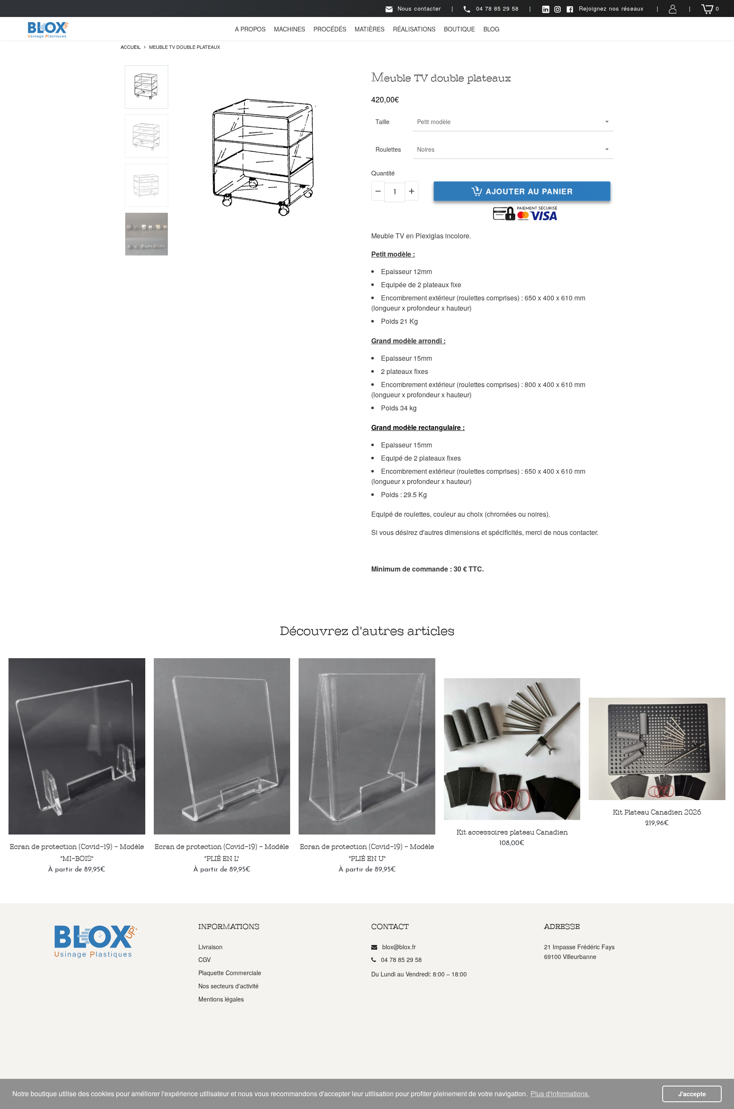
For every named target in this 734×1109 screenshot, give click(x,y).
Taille (382, 121)
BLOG (491, 29)
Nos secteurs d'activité (228, 986)
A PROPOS (250, 29)
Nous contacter (419, 8)
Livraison (210, 946)
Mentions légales (221, 999)
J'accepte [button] (692, 1093)
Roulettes (388, 149)
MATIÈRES (369, 29)
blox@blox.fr (399, 946)
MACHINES (289, 29)
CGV (204, 959)
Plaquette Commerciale (229, 972)
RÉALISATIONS (414, 29)
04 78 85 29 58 (497, 8)
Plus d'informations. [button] (560, 1093)
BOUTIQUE (459, 29)
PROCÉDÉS (329, 29)
